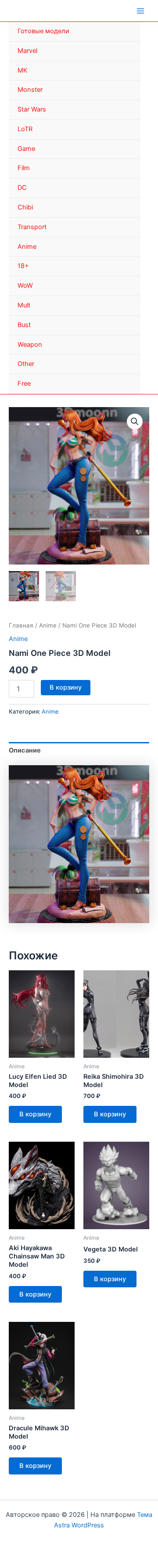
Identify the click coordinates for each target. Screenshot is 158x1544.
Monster (30, 90)
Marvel (27, 51)
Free (24, 383)
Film (24, 168)
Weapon (30, 345)
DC (22, 188)
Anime (27, 247)
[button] (135, 421)
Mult (24, 305)
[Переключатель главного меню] (140, 10)
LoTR (25, 129)
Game (26, 149)
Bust (24, 325)
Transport (32, 227)
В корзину (66, 687)
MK (23, 70)
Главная (21, 625)
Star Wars (32, 109)
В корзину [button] (35, 1114)
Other (26, 364)
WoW (25, 285)
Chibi (25, 207)
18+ (23, 266)
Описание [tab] (25, 750)
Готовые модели (43, 31)
